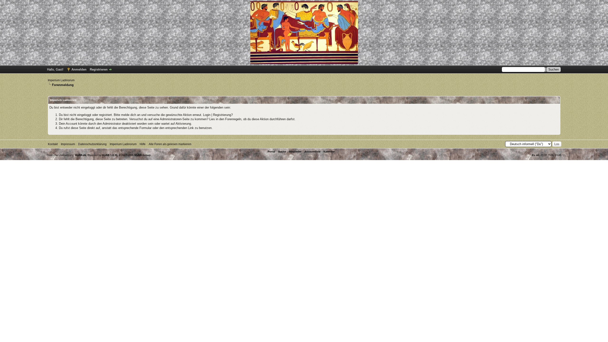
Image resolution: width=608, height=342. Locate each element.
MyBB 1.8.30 (109, 155)
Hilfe (143, 144)
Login (206, 115)
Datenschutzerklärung (92, 144)
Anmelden (78, 69)
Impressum (68, 144)
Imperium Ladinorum (61, 80)
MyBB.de (80, 155)
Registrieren (99, 69)
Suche (282, 151)
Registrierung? (223, 115)
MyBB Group (142, 155)
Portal (271, 151)
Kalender (329, 151)
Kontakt (53, 144)
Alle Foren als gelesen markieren (170, 144)
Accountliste (312, 151)
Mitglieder (295, 151)
